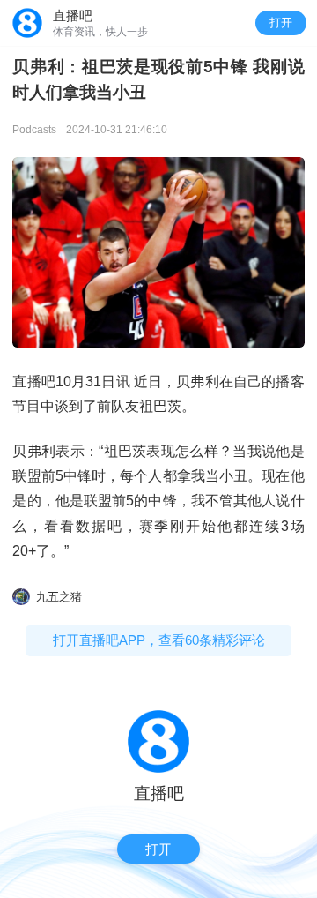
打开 (280, 22)
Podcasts (34, 129)
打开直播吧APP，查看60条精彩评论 (159, 639)
